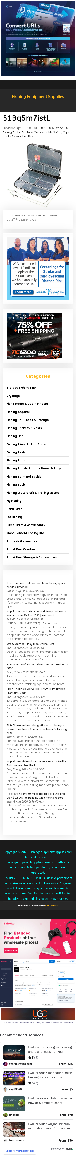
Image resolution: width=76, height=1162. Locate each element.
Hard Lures (14, 509)
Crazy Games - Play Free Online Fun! (30, 644)
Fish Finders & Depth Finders (27, 404)
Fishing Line (15, 436)
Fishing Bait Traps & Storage (28, 420)
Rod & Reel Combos (21, 549)
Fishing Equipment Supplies (38, 96)
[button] (38, 110)
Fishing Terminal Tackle (24, 477)
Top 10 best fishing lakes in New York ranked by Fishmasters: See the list (37, 763)
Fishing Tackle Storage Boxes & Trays (34, 468)
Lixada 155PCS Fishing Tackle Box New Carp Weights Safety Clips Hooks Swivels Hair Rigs (38, 132)
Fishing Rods (16, 460)
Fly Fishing (14, 501)
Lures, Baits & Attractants (26, 525)
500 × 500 (44, 128)
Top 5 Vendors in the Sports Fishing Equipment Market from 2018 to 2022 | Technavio (36, 613)
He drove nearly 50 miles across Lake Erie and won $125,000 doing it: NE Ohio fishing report (36, 796)
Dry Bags (13, 396)
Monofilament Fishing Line (26, 533)
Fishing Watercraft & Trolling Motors (33, 493)
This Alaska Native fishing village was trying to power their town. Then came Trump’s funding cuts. (37, 729)
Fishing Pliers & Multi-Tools (26, 444)
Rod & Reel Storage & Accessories (32, 557)
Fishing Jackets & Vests (24, 428)
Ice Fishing (14, 517)
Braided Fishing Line (21, 388)
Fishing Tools (16, 485)
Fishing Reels (16, 452)
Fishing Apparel (18, 412)
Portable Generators (22, 541)
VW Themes (51, 905)
